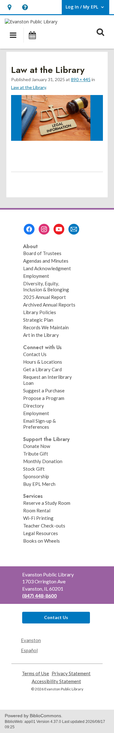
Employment (36, 276)
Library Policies (39, 312)
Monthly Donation (42, 461)
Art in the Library (41, 335)
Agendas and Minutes (45, 261)
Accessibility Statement (56, 681)
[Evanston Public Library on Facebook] (29, 229)
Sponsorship (36, 476)
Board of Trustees (42, 253)
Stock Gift (34, 469)
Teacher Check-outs (44, 525)
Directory (33, 405)
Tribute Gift (35, 453)
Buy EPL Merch (39, 484)
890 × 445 (81, 79)
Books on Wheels (41, 541)
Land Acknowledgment (47, 268)
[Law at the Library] (57, 139)
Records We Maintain (46, 327)
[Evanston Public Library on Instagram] (44, 229)
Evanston (31, 640)
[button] (9, 7)
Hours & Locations (42, 362)
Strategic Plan (38, 320)
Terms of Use (35, 673)
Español (29, 650)
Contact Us (35, 354)
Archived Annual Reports (49, 304)
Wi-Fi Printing (38, 518)
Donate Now (36, 446)
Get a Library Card (42, 369)
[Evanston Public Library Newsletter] (73, 229)
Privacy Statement (71, 673)
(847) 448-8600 (39, 596)
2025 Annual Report (44, 297)
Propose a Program (43, 398)
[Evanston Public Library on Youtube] (59, 229)
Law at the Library (28, 87)
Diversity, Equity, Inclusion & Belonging (46, 286)
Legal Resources (40, 533)
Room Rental (36, 510)
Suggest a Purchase (44, 390)
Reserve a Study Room (46, 503)
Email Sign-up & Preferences (39, 424)
